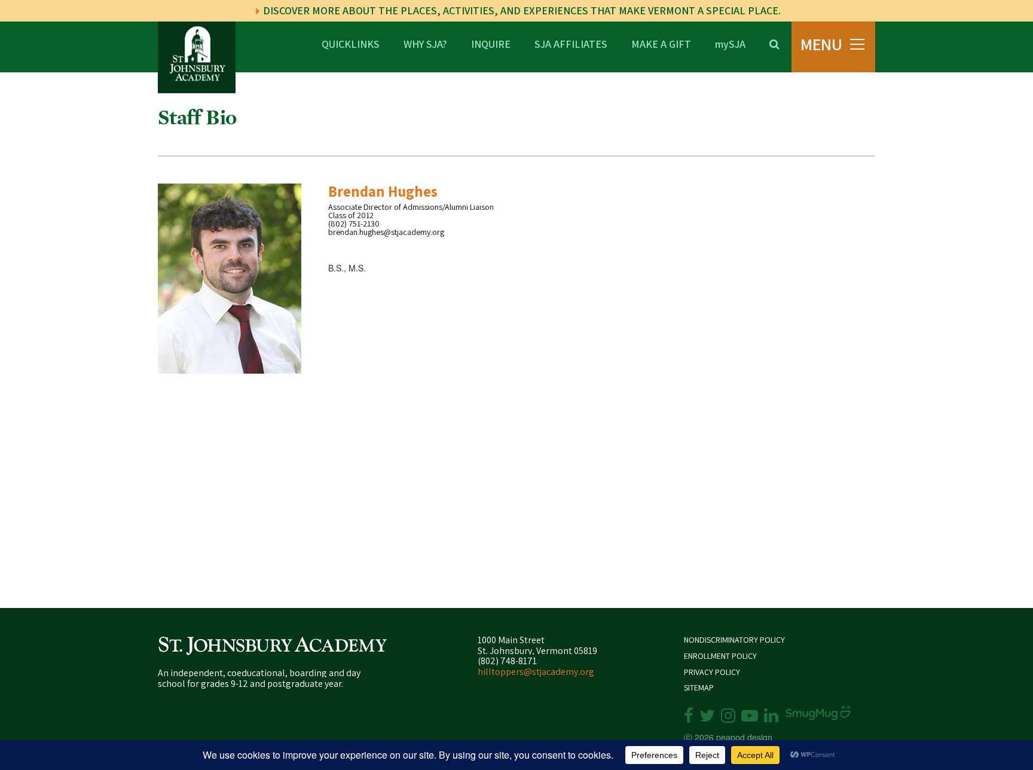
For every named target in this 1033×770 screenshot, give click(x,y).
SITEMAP (699, 688)
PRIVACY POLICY (712, 672)
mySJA (730, 43)
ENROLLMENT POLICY (720, 656)
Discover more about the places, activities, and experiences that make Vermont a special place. (521, 10)
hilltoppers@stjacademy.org (536, 671)
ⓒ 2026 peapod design (728, 737)
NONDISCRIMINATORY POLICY (734, 640)
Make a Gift (661, 43)
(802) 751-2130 (354, 223)
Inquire (491, 43)
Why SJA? (425, 43)
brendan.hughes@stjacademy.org (386, 232)
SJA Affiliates (570, 43)
